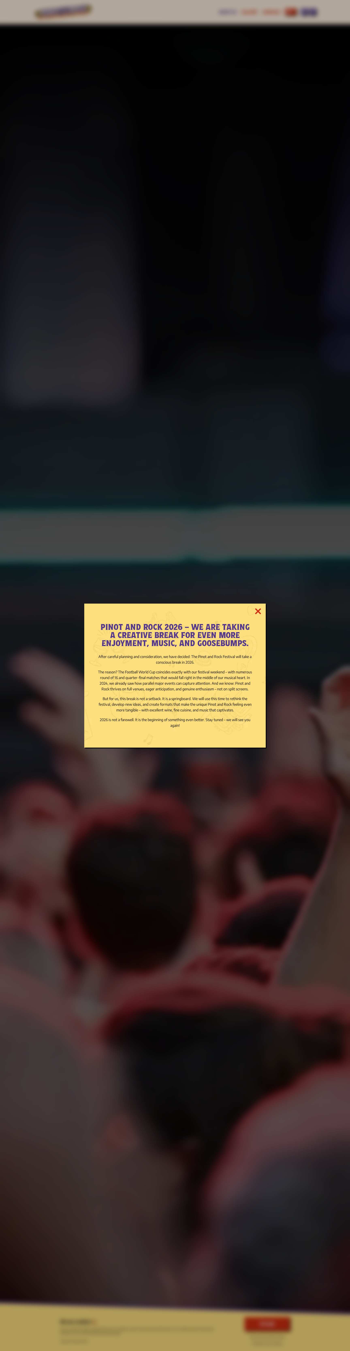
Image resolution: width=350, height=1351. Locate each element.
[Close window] (258, 611)
